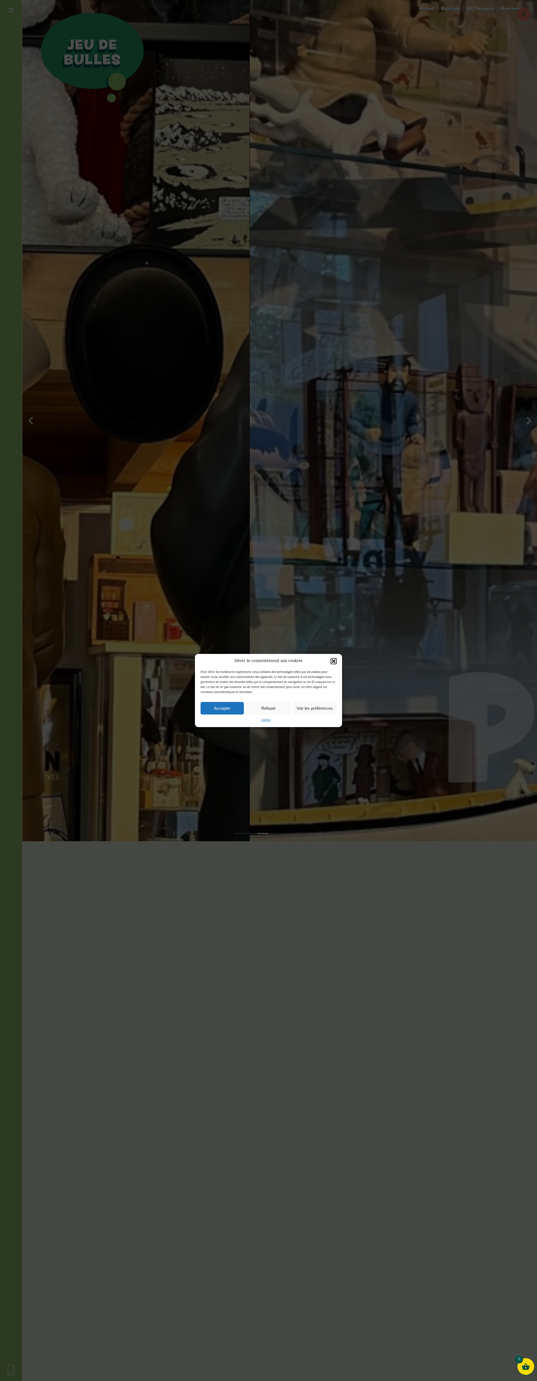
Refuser (268, 708)
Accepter (222, 708)
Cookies (265, 720)
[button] (333, 661)
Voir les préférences (314, 708)
